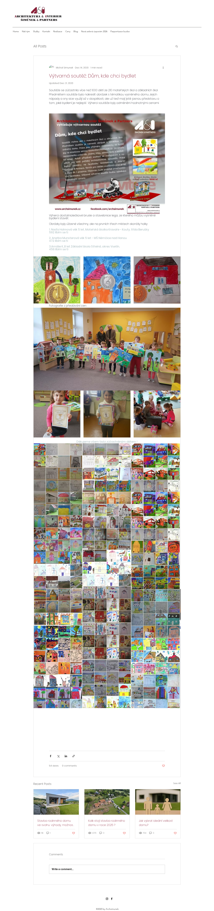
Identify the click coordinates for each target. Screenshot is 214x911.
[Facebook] (111, 898)
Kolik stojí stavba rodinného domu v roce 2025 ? (106, 823)
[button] (176, 46)
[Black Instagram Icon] (107, 898)
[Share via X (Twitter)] (58, 756)
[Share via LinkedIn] (65, 756)
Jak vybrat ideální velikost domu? (156, 823)
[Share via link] (73, 756)
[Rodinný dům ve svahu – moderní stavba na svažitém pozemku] (56, 802)
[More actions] (163, 68)
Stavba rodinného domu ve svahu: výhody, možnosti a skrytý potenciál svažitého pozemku (56, 823)
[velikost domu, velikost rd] (157, 802)
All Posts (39, 46)
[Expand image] (57, 279)
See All (177, 783)
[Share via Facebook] (50, 756)
